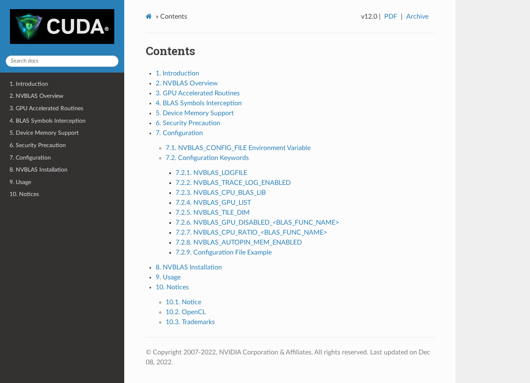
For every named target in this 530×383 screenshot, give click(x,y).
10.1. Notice (183, 302)
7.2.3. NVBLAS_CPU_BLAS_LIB (221, 192)
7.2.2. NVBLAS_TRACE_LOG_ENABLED (233, 182)
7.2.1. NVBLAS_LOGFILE (211, 173)
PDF (390, 16)
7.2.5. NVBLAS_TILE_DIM (213, 212)
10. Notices (24, 194)
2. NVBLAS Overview (36, 96)
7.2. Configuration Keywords (207, 158)
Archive (417, 16)
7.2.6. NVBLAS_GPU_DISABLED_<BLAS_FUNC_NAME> (257, 222)
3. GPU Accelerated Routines (46, 108)
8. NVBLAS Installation (38, 170)
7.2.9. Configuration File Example (224, 252)
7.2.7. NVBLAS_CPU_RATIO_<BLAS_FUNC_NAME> (251, 232)
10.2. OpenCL (186, 312)
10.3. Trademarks (190, 322)
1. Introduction (29, 84)
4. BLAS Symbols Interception (48, 121)
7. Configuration (30, 158)
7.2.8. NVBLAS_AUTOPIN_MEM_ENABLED (239, 242)
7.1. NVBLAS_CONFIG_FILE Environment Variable (238, 148)
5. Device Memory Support (44, 133)
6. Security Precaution (38, 145)
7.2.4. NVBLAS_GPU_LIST (213, 202)
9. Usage (20, 182)
